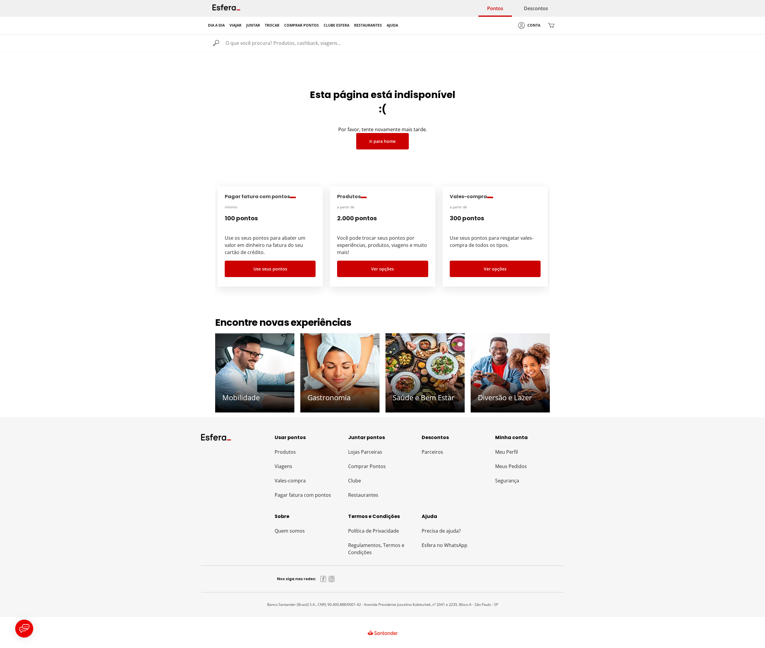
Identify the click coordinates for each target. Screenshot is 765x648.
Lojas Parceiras (365, 452)
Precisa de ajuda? (441, 531)
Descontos (536, 8)
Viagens (283, 466)
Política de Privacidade (373, 531)
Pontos (495, 8)
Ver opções (382, 269)
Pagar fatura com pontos (303, 495)
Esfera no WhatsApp (444, 545)
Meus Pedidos (511, 466)
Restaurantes (363, 495)
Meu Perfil (506, 452)
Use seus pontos (270, 269)
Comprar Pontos (367, 466)
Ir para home (382, 141)
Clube (354, 480)
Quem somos (290, 531)
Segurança (507, 480)
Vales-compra (290, 480)
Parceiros (432, 452)
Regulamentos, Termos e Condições (376, 549)
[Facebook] (323, 579)
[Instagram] (331, 579)
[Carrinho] (551, 25)
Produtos (285, 452)
